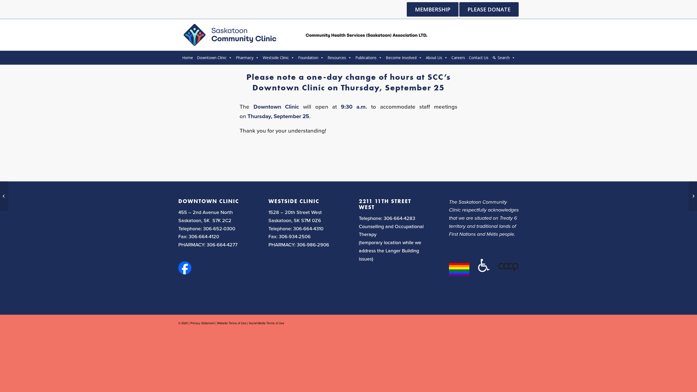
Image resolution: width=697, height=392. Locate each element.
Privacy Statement (202, 323)
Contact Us (478, 57)
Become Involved (401, 57)
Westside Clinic (276, 57)
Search (504, 57)
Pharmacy (244, 57)
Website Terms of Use (231, 323)
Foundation (308, 57)
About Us (434, 57)
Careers (458, 57)
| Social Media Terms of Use (265, 323)
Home (187, 57)
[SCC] (304, 35)
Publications (366, 57)
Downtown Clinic (212, 57)
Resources (337, 57)
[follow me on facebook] (184, 272)
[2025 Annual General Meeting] (4, 196)
